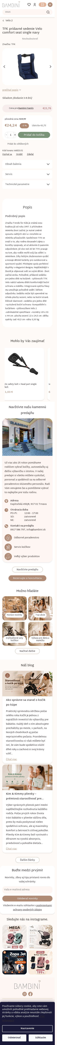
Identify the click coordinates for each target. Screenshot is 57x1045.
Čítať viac (11, 759)
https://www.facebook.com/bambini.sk (30, 994)
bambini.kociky (24, 994)
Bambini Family (26, 108)
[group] (23, 374)
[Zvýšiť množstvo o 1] (15, 135)
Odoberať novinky (27, 899)
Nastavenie (27, 1028)
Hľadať (48, 12)
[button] (23, 393)
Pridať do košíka (34, 135)
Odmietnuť (14, 1038)
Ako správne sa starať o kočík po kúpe (25, 702)
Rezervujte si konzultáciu (27, 578)
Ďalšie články (27, 860)
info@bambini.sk (36, 530)
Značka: (8, 44)
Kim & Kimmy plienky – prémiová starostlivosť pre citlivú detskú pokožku (24, 796)
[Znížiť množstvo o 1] (6, 135)
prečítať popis (10, 90)
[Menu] (49, 4)
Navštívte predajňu (27, 570)
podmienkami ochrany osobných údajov (32, 908)
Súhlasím (40, 1038)
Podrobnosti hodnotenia (20, 39)
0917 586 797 (17, 530)
